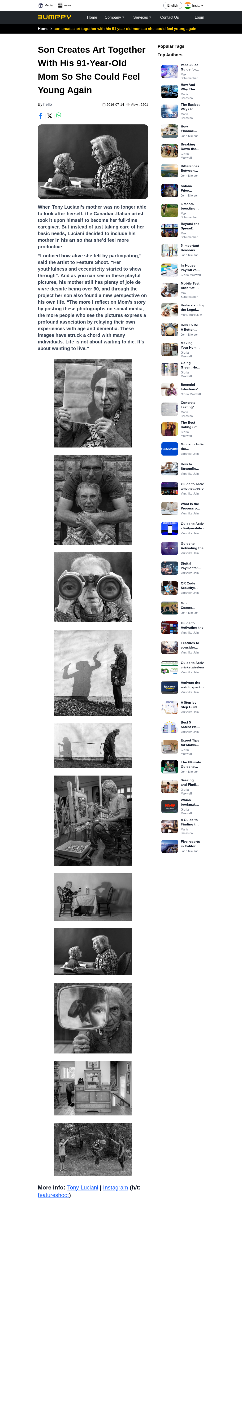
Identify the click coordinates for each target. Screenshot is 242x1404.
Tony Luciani (82, 1187)
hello (47, 104)
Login (199, 17)
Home (43, 29)
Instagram (115, 1187)
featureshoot (53, 1195)
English (172, 5)
